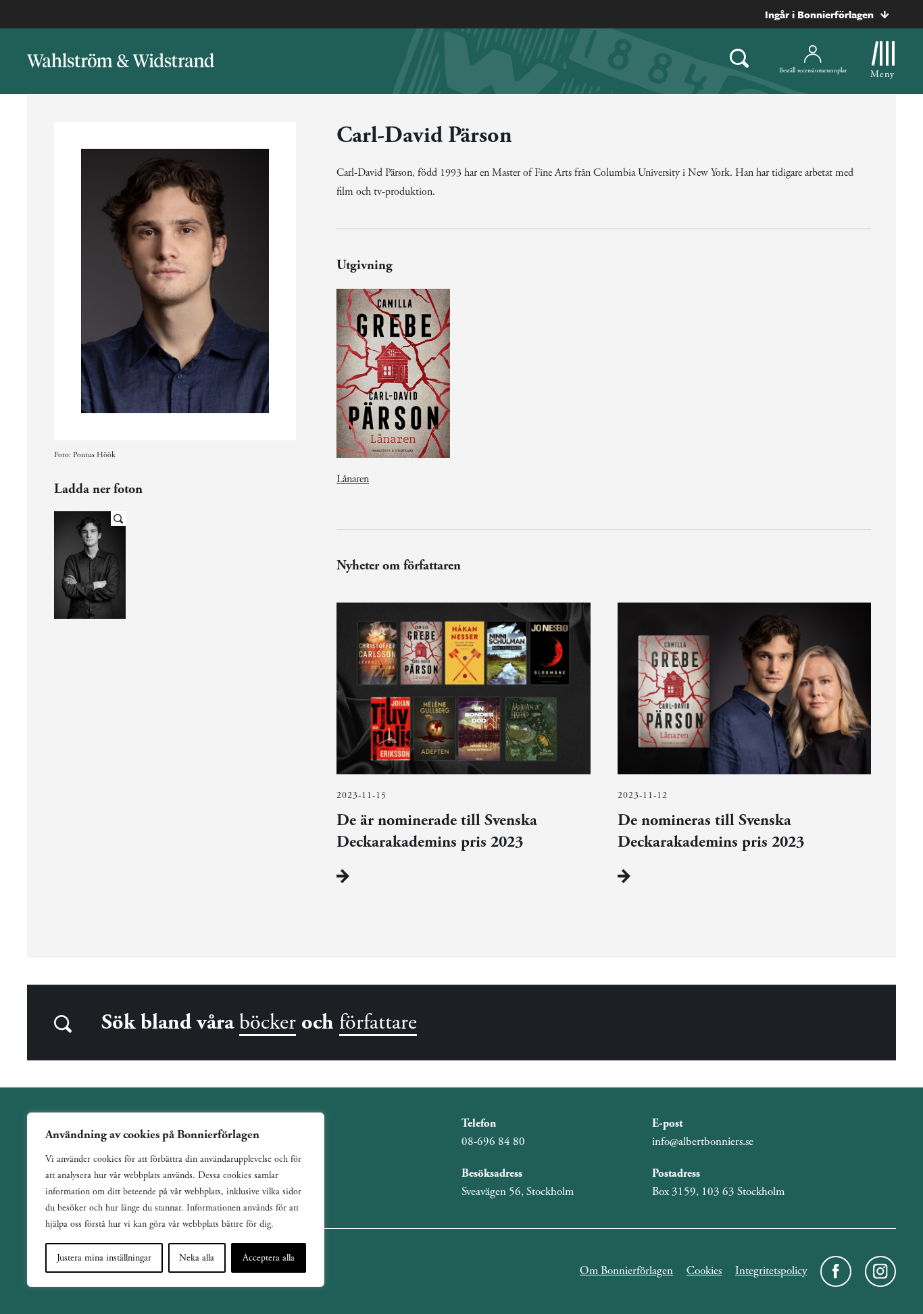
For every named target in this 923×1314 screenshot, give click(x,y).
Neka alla (196, 1258)
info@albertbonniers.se (702, 1141)
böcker (267, 1022)
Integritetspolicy (771, 1270)
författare (378, 1022)
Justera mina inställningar (104, 1258)
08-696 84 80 (493, 1141)
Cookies (704, 1270)
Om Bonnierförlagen (626, 1270)
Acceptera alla (269, 1258)
